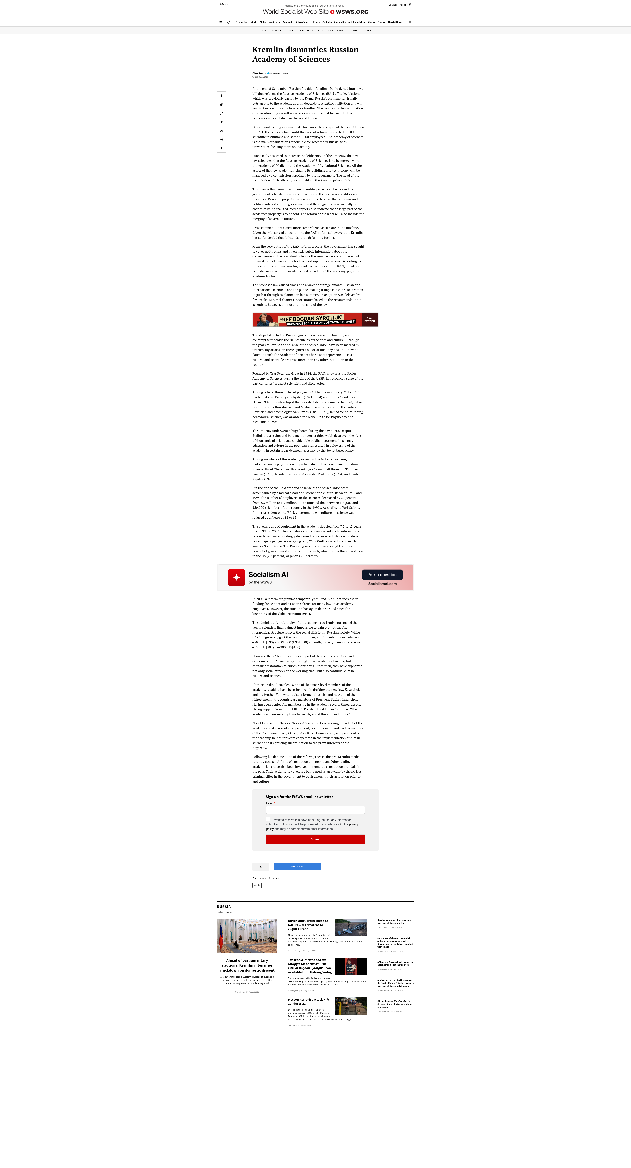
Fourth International (271, 30)
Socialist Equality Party (300, 30)
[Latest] (229, 23)
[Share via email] (221, 130)
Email (269, 803)
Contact (393, 4)
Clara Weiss (259, 73)
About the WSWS (336, 30)
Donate (367, 30)
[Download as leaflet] (221, 139)
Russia (257, 885)
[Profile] (410, 5)
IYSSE (320, 30)
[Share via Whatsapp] (221, 113)
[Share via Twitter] (221, 104)
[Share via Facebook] (221, 96)
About (403, 4)
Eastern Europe (224, 911)
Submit (316, 839)
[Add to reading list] (221, 148)
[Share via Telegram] (221, 122)
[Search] (410, 23)
